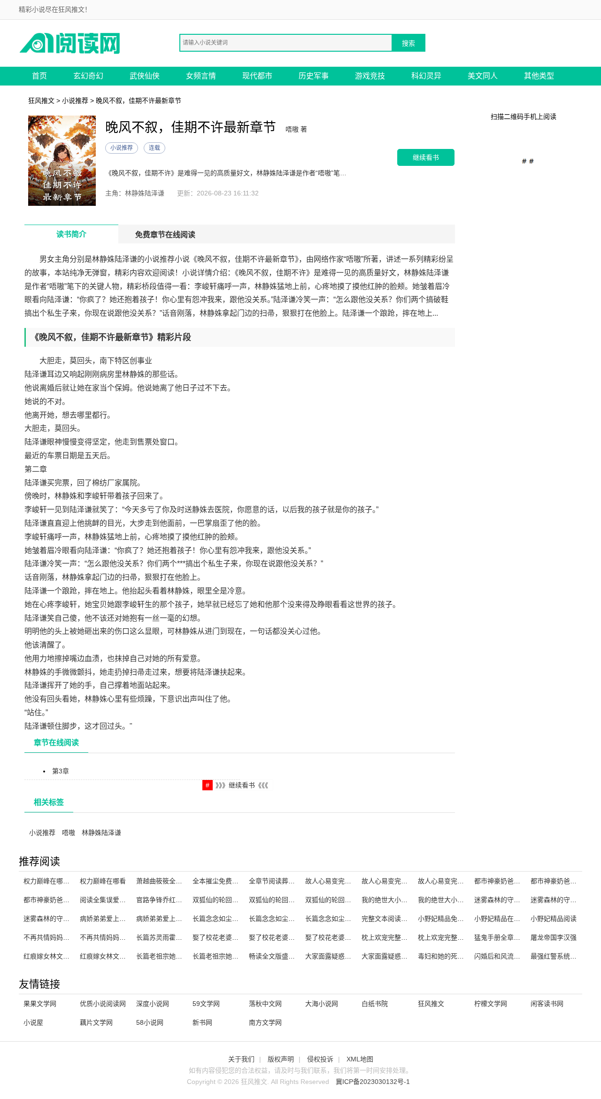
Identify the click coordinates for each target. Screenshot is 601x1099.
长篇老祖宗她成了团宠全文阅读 (182, 956)
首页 (39, 76)
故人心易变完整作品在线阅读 (404, 881)
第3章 (60, 771)
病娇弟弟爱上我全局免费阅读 (122, 918)
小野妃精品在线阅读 (503, 918)
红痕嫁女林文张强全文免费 (62, 956)
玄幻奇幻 (88, 76)
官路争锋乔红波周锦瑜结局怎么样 (185, 900)
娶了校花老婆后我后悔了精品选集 (354, 937)
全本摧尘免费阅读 (219, 881)
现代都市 (257, 76)
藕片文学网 (96, 1022)
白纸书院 (375, 1003)
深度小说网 (152, 1003)
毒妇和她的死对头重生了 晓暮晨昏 (468, 956)
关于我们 (241, 1059)
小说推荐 (75, 100)
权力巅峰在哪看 (103, 881)
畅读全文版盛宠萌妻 (278, 956)
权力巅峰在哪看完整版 (56, 881)
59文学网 (206, 1003)
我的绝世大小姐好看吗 (451, 900)
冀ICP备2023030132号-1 (373, 1081)
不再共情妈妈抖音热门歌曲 (119, 937)
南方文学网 (265, 1022)
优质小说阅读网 (103, 1003)
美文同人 (483, 76)
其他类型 (539, 76)
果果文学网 (39, 1003)
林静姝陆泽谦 (101, 832)
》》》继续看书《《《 (242, 785)
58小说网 (149, 1022)
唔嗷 (68, 832)
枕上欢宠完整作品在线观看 (401, 937)
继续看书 (426, 157)
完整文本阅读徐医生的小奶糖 (404, 918)
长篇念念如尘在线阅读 (282, 918)
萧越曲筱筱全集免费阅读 (172, 881)
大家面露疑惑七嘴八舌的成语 (404, 956)
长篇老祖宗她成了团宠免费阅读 (239, 956)
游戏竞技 (370, 76)
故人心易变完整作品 (447, 881)
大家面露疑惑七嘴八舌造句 (344, 956)
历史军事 (314, 76)
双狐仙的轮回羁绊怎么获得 (232, 900)
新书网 (202, 1022)
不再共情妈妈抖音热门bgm (62, 937)
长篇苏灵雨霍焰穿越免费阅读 (179, 937)
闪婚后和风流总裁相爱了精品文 (520, 956)
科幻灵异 (426, 76)
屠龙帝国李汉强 (554, 937)
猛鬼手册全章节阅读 (503, 937)
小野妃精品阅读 (554, 918)
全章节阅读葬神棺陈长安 (285, 881)
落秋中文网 (265, 1003)
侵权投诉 (320, 1059)
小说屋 (33, 1022)
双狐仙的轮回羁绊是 (334, 900)
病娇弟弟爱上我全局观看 (172, 918)
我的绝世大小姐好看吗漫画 (401, 900)
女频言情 (201, 76)
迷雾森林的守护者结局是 (59, 918)
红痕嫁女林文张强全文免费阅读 (126, 956)
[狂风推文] (70, 42)
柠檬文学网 (490, 1003)
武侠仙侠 (145, 76)
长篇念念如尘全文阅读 (225, 918)
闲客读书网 (547, 1003)
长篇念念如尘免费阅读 (338, 918)
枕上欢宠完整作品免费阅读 (457, 937)
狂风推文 (41, 100)
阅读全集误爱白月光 (109, 900)
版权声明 (281, 1059)
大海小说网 (321, 1003)
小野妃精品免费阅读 (447, 918)
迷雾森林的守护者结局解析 (513, 900)
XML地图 (360, 1059)
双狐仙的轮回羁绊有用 (282, 900)
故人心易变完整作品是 (338, 881)
